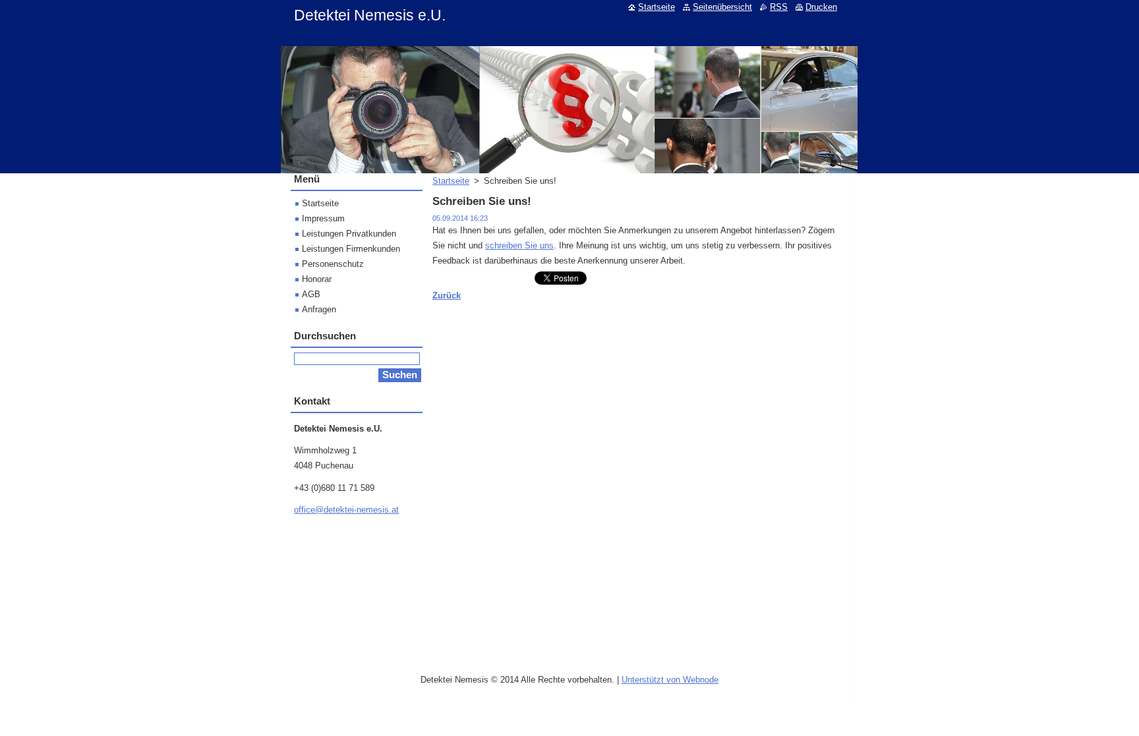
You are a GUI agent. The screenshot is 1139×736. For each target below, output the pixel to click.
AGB (311, 294)
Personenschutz (333, 264)
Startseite (450, 181)
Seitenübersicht (722, 7)
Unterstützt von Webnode (670, 680)
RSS (779, 7)
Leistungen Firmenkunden (351, 249)
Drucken (821, 7)
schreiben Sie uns (519, 245)
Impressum (323, 218)
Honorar (317, 279)
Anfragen (319, 309)
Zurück (446, 295)
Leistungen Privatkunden (349, 234)
